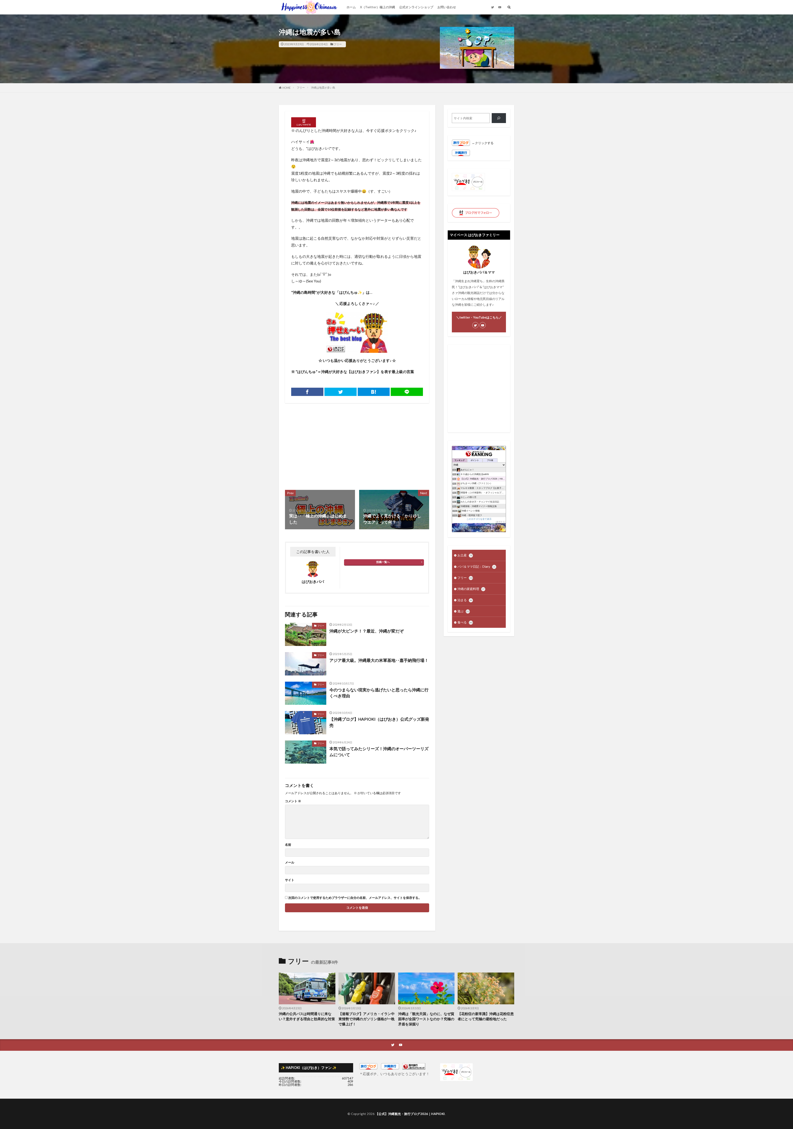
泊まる (464, 600)
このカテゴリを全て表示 (479, 519)
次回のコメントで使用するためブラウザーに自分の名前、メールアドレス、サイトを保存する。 (354, 897)
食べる (465, 622)
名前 (288, 844)
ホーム (351, 7)
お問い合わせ (446, 7)
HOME (287, 87)
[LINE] (407, 392)
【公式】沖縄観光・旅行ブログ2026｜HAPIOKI (410, 1114)
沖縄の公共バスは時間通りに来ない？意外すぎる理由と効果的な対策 (307, 1016)
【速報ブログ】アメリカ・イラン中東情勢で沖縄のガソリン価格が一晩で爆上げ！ (366, 1019)
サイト (289, 879)
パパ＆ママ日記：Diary (476, 566)
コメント (293, 801)
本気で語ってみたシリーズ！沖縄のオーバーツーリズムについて (379, 751)
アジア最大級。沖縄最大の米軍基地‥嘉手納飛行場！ (379, 660)
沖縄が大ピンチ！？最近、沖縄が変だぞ (366, 630)
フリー (338, 44)
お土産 (464, 555)
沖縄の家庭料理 (470, 589)
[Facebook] (307, 392)
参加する (500, 522)
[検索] (499, 118)
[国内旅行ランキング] (413, 1068)
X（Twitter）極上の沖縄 (377, 7)
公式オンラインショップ (416, 7)
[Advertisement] (320, 444)
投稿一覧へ (383, 562)
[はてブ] (374, 392)
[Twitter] (340, 392)
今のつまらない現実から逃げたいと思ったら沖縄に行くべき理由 (379, 692)
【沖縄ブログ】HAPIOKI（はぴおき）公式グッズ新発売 (379, 722)
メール (289, 862)
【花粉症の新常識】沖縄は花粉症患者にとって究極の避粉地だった (486, 1016)
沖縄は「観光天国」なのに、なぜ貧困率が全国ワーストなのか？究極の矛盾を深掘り (426, 1019)
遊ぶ (463, 611)
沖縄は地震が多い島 (323, 87)
